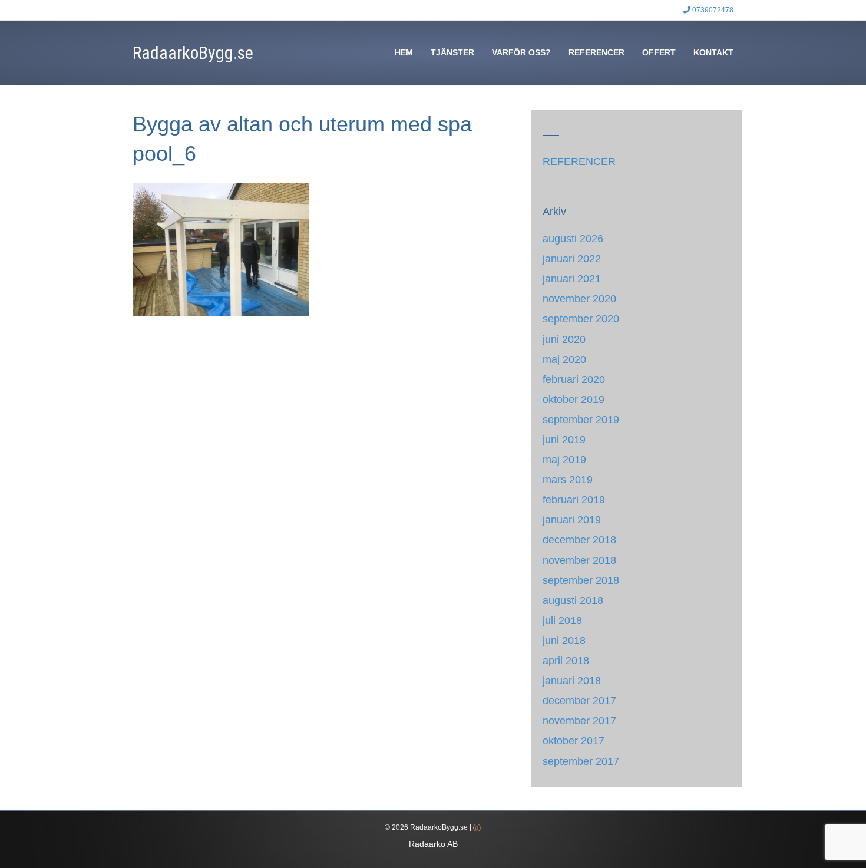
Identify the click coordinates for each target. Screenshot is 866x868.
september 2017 (581, 761)
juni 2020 (564, 339)
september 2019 (581, 419)
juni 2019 (564, 439)
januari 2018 (572, 681)
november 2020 (579, 299)
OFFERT (659, 52)
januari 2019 (572, 520)
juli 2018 (562, 620)
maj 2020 (564, 359)
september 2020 (581, 319)
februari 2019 (574, 500)
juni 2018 (564, 640)
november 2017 (579, 721)
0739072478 (711, 10)
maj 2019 (564, 460)
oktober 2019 (573, 399)
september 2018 (581, 580)
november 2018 (579, 560)
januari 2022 (572, 259)
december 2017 (579, 701)
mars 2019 (568, 480)
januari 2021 (572, 279)
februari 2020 (574, 379)
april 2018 (566, 660)
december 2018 (579, 540)
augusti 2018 (573, 600)
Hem (404, 52)
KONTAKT (713, 52)
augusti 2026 (573, 239)
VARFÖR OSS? (521, 52)
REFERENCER (596, 52)
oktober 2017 (573, 741)
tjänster (452, 52)
